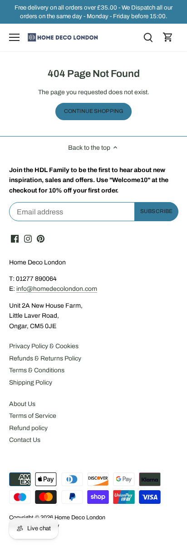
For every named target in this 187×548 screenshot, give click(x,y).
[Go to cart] (167, 37)
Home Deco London (79, 517)
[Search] (148, 37)
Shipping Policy (30, 382)
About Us (22, 404)
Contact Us (24, 439)
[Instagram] (28, 239)
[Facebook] (15, 239)
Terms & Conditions (36, 370)
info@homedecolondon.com (56, 288)
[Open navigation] (14, 37)
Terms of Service (32, 415)
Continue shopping (93, 111)
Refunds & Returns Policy (45, 358)
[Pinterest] (40, 239)
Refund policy (28, 428)
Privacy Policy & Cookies (44, 346)
